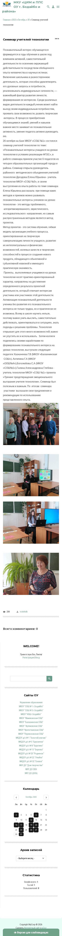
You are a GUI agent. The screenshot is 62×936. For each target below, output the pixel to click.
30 (29, 19)
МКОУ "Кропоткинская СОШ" (31, 730)
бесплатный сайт (32, 927)
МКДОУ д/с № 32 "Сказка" (31, 761)
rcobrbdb (24, 611)
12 (31, 820)
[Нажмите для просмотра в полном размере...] (31, 447)
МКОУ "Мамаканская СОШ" (31, 718)
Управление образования (31, 702)
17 (21, 825)
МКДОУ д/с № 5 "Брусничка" (31, 742)
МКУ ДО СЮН (31, 769)
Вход (37, 657)
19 (31, 825)
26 (31, 830)
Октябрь (22, 19)
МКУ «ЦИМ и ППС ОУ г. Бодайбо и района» (22, 6)
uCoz (44, 927)
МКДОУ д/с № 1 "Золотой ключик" (31, 738)
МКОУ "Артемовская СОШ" (31, 726)
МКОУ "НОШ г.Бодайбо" (31, 714)
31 (21, 834)
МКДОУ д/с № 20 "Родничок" (31, 753)
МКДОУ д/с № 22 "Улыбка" (31, 757)
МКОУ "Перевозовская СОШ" (31, 734)
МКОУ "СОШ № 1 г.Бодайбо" (31, 706)
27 (36, 830)
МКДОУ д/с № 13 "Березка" (31, 749)
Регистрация (28, 657)
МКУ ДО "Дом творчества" (31, 765)
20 (36, 825)
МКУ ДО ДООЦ (31, 773)
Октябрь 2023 (31, 797)
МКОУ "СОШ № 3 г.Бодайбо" (31, 710)
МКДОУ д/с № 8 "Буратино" (31, 745)
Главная (6, 19)
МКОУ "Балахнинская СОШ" (31, 722)
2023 (14, 19)
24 (21, 830)
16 (16, 825)
